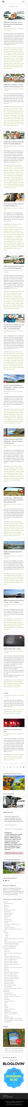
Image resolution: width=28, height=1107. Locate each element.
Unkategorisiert (6, 991)
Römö (22, 59)
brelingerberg (13, 357)
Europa (20, 47)
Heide (15, 234)
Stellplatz (6, 61)
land (14, 473)
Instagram (17, 767)
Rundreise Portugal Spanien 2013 (11, 945)
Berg (16, 525)
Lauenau (6, 693)
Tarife (14, 685)
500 (19, 227)
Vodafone (19, 685)
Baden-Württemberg (8, 903)
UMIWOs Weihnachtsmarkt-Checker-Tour (13, 929)
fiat (8, 234)
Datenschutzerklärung (8, 1096)
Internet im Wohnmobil (18, 680)
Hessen (5, 908)
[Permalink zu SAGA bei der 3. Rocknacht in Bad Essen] (14, 723)
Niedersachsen (7, 177)
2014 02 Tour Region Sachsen (10, 961)
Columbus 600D (17, 620)
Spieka (17, 303)
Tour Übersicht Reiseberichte (9, 948)
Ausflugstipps (15, 355)
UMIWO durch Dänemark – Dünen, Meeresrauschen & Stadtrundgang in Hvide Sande (13, 24)
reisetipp (13, 59)
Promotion (6, 1007)
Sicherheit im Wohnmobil (9, 1009)
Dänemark (15, 47)
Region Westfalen (8, 914)
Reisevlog (17, 59)
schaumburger (12, 476)
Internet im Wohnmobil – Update (12, 648)
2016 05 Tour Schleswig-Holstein (11, 977)
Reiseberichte (16, 116)
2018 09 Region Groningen (10, 985)
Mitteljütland (6, 578)
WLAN (5, 686)
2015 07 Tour (7, 970)
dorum (11, 296)
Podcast (6, 1005)
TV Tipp (6, 1015)
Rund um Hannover (17, 711)
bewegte (8, 357)
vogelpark (19, 243)
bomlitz (15, 229)
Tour (15, 61)
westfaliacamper (10, 65)
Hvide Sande (13, 56)
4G (9, 681)
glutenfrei (11, 234)
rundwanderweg (11, 363)
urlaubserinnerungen (15, 120)
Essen (14, 54)
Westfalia (10, 122)
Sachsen (6, 917)
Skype (20, 767)
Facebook (4, 767)
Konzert (20, 756)
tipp (13, 61)
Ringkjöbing (17, 580)
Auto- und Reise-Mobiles (16, 681)
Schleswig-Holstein (8, 167)
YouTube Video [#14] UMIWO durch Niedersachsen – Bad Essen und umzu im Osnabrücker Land (14, 387)
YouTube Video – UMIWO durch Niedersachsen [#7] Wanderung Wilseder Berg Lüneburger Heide (13, 500)
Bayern (5, 905)
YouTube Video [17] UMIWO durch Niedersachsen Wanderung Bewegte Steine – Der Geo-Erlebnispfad (14, 326)
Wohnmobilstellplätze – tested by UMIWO (13, 1020)
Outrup (5, 624)
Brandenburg (7, 906)
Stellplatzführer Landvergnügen (10, 1012)
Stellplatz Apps (7, 1010)
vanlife (14, 63)
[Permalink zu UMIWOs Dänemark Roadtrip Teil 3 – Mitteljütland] (14, 545)
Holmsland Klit (7, 622)
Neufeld (14, 300)
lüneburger (13, 528)
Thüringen (6, 922)
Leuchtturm (9, 300)
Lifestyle (6, 1002)
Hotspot (16, 683)
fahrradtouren (20, 54)
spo (7, 180)
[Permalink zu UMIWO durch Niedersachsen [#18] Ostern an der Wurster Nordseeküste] (14, 259)
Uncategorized (6, 989)
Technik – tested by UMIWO (10, 1013)
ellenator (9, 232)
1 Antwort (6, 481)
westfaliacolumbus (18, 65)
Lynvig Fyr (20, 622)
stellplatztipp (9, 241)
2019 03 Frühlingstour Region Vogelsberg (13, 988)
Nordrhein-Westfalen (8, 913)
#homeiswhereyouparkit (9, 51)
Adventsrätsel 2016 (8, 993)
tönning (18, 180)
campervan (9, 53)
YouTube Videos (13, 49)
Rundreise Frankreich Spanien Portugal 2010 (13, 941)
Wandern (19, 63)
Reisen (8, 59)
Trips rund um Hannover (9, 353)
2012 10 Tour (7, 951)
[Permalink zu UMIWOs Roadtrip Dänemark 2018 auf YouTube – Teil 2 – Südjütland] (14, 593)
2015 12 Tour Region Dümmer (10, 975)
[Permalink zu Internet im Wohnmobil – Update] (14, 640)
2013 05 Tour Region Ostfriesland (11, 956)
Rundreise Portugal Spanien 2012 (11, 943)
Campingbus (19, 575)
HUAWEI (21, 683)
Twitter (7, 767)
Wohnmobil (6, 66)
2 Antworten (18, 423)
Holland (5, 940)
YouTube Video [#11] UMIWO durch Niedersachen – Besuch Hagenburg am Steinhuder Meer (13, 441)
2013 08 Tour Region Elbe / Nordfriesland (13, 957)
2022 (16, 51)
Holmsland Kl (7, 56)
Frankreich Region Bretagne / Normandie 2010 (14, 938)
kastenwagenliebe (8, 58)
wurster (5, 308)
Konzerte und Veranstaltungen (9, 946)
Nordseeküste (7, 301)
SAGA (14, 758)
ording (16, 177)
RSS (14, 767)
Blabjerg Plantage (11, 575)
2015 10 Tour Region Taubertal (10, 973)
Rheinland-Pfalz (7, 916)
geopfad (8, 360)
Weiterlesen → (14, 44)
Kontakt (23, 767)
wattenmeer (20, 305)
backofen (11, 170)
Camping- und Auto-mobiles (10, 994)
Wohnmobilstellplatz (14, 66)
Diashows (6, 997)
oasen (7, 116)
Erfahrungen (11, 683)
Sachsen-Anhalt (7, 919)
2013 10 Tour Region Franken (10, 959)
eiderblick (17, 172)
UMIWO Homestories (8, 1017)
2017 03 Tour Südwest (9, 981)
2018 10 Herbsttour (8, 986)
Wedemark (13, 244)
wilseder (10, 533)
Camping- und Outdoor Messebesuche (12, 996)
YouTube (16, 627)
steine (16, 363)
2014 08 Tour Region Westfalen (11, 962)
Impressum (5, 1095)
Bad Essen (15, 412)
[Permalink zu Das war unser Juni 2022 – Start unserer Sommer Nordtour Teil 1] (14, 197)
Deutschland (11, 113)
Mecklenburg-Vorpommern (9, 909)
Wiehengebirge (14, 421)
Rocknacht (9, 758)
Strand (10, 61)
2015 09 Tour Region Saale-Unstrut (11, 972)
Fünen (6, 933)
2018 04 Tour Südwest (9, 983)
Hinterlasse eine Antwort (12, 125)
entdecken (10, 54)
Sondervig (18, 625)
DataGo (5, 683)
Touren (18, 61)
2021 (5, 412)
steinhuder (18, 476)
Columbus (19, 53)
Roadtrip (14, 625)
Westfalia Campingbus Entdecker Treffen (13, 1018)
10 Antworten (16, 686)
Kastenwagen (20, 56)
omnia (17, 58)
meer (14, 58)
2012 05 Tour (7, 949)
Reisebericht (13, 578)
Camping (14, 53)
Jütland (6, 935)
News (7, 49)
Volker (9, 30)
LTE (8, 685)
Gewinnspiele (7, 999)
